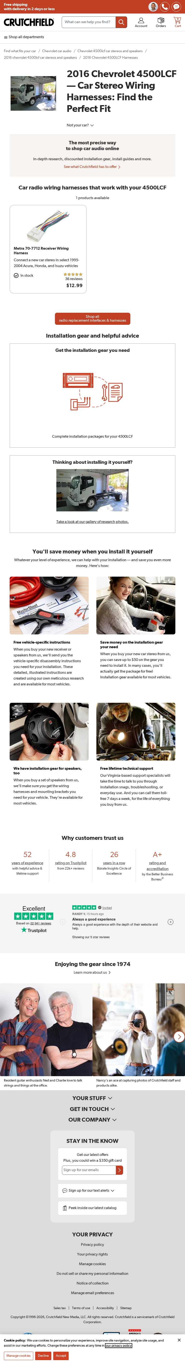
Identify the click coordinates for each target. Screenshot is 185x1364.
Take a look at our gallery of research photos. (92, 522)
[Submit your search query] (121, 22)
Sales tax (59, 1308)
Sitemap (126, 1308)
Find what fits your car (20, 51)
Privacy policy (92, 1245)
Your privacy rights (92, 1254)
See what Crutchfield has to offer (90, 167)
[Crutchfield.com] (29, 22)
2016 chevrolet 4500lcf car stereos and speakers (40, 57)
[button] (179, 1037)
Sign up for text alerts (89, 1191)
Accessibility (105, 1308)
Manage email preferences (92, 1293)
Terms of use (81, 1308)
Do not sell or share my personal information (92, 1274)
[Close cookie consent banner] (179, 1340)
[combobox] (94, 22)
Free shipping (29, 7)
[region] (92, 1036)
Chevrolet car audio (56, 51)
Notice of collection (93, 1283)
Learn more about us (91, 973)
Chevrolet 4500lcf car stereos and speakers (110, 51)
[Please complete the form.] (119, 1170)
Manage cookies (92, 1264)
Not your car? (78, 125)
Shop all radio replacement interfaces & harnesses (92, 319)
